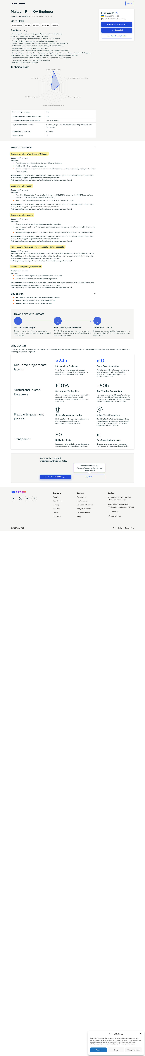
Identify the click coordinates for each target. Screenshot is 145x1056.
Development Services (85, 505)
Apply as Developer (84, 508)
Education (17, 293)
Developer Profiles (83, 512)
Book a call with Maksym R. (57, 477)
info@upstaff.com (114, 516)
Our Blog (56, 505)
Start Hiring (89, 477)
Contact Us (57, 516)
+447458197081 (113, 511)
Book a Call (119, 30)
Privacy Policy (118, 528)
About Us (56, 497)
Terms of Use (129, 528)
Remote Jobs (81, 497)
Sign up (129, 3)
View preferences (133, 1050)
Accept (98, 1050)
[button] (141, 1034)
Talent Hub (56, 508)
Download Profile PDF (118, 36)
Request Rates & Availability (116, 24)
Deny (116, 1050)
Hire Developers (82, 501)
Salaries (55, 512)
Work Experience (21, 146)
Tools (79, 516)
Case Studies (57, 501)
